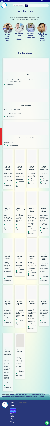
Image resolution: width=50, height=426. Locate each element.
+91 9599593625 (17, 81)
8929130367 (9, 224)
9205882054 (9, 180)
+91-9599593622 (8, 0)
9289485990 (21, 181)
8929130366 (21, 224)
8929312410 (9, 144)
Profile (11, 413)
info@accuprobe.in (45, 0)
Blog (11, 421)
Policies (11, 419)
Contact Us (12, 422)
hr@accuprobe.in (6, 394)
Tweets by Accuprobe (22, 402)
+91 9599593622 (10, 81)
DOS (11, 418)
